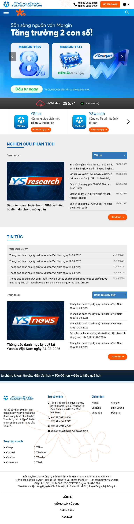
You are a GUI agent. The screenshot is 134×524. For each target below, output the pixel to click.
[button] (126, 4)
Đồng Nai (116, 412)
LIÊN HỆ (67, 496)
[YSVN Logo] (22, 4)
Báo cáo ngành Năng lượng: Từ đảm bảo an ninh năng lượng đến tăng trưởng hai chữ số (91, 167)
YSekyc (9, 447)
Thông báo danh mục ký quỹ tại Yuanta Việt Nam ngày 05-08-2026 (96, 345)
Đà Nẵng (96, 407)
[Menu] (6, 12)
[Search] (127, 12)
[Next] (121, 56)
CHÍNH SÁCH (67, 510)
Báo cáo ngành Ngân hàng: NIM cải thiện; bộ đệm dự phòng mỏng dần (35, 207)
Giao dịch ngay (39, 129)
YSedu (39, 462)
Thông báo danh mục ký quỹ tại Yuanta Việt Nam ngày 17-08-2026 (45, 273)
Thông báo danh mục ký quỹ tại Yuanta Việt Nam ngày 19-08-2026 (45, 261)
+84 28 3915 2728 (61, 425)
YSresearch (12, 462)
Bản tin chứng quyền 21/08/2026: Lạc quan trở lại (90, 186)
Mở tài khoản (110, 4)
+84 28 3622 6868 (88, 2)
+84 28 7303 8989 (88, 6)
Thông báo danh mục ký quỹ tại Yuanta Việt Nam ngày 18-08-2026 (45, 267)
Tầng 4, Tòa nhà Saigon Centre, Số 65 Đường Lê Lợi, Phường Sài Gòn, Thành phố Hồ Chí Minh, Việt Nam (67, 407)
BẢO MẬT (67, 517)
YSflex (39, 447)
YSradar (40, 457)
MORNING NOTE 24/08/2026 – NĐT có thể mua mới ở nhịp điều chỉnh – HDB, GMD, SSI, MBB (91, 176)
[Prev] (12, 56)
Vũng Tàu (97, 412)
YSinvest (10, 452)
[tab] (13, 155)
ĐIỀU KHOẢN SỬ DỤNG (67, 503)
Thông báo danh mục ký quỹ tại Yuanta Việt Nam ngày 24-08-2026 (45, 255)
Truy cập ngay (97, 129)
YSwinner (41, 452)
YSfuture (10, 457)
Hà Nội (95, 402)
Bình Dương (117, 407)
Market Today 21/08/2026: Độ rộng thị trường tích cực (90, 196)
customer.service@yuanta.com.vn (69, 430)
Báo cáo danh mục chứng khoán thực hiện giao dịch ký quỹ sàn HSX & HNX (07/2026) (98, 335)
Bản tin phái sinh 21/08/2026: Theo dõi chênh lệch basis (91, 205)
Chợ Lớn (115, 402)
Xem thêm (116, 217)
